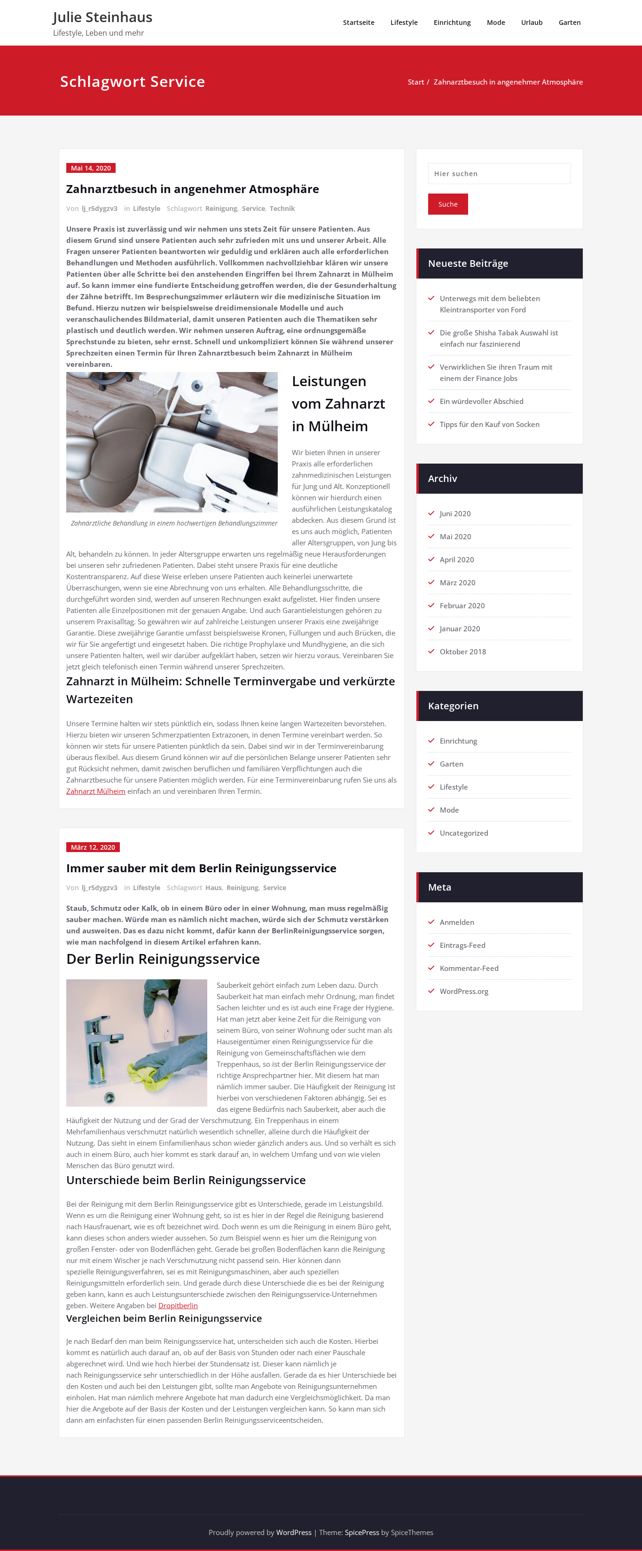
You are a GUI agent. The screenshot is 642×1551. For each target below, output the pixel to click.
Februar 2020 (462, 605)
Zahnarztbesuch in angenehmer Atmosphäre (508, 81)
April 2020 (457, 559)
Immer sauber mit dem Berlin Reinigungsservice (201, 868)
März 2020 (458, 582)
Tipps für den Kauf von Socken (490, 424)
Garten (570, 22)
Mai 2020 (455, 536)
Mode (496, 22)
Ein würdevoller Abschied (482, 401)
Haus (213, 887)
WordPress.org (464, 991)
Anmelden (457, 922)
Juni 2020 (455, 513)
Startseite (359, 22)
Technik (282, 208)
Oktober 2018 (463, 651)
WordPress (294, 1532)
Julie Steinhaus (103, 16)
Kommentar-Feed (469, 968)
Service (253, 208)
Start (416, 81)
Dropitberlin (178, 1305)
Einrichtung (452, 22)
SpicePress (362, 1532)
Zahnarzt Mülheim (95, 791)
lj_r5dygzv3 (99, 208)
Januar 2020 (460, 628)
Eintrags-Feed (462, 945)
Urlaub (532, 22)
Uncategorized (464, 833)
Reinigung (221, 208)
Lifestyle (404, 22)
